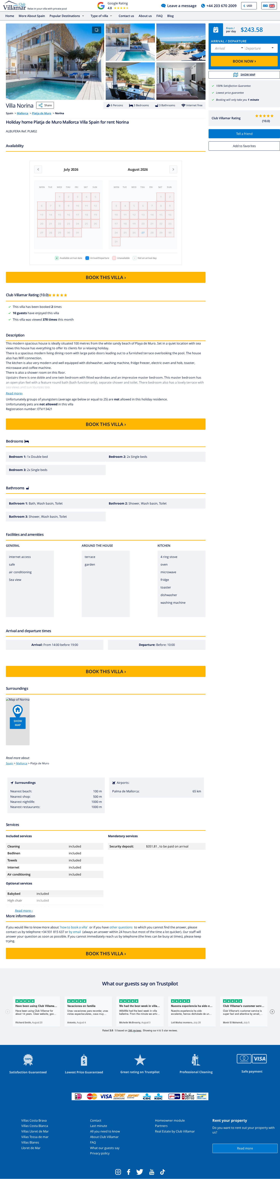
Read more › (24, 911)
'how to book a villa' (74, 927)
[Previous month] (38, 169)
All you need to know (105, 1131)
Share (48, 105)
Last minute (98, 1126)
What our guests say (104, 1148)
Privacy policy (100, 1153)
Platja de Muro (41, 113)
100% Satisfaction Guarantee (233, 86)
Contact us (126, 16)
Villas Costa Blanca (34, 1126)
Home (9, 16)
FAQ (159, 16)
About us (145, 16)
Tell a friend (244, 134)
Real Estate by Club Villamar (175, 1131)
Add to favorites (244, 146)
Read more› (14, 393)
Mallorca (22, 113)
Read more (245, 1148)
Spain (9, 763)
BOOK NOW (244, 61)
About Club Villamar (104, 1137)
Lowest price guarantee (230, 92)
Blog (170, 16)
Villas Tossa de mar (35, 1137)
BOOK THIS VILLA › (106, 277)
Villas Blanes (30, 1142)
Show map (248, 74)
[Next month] (173, 169)
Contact (95, 1120)
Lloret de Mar (31, 1148)
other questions (121, 927)
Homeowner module (170, 1120)
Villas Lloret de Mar (35, 1131)
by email (75, 932)
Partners (161, 1126)
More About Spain (32, 16)
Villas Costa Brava (34, 1120)
